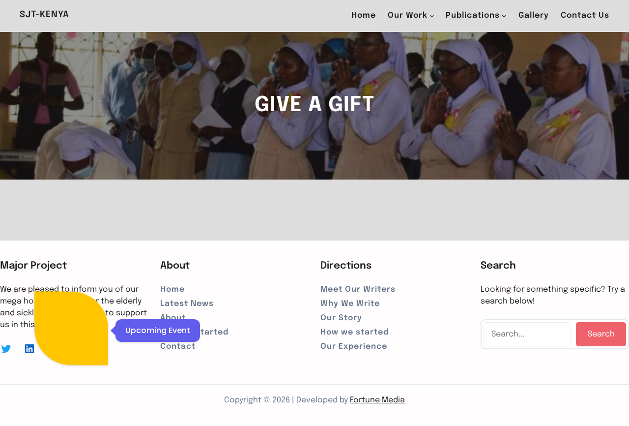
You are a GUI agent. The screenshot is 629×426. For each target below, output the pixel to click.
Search (601, 334)
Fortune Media (377, 400)
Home (363, 15)
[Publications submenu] (504, 15)
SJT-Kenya (44, 14)
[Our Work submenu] (431, 15)
